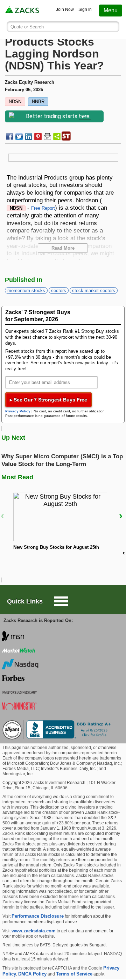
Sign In (85, 9)
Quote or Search (27, 26)
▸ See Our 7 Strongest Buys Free (48, 400)
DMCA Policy (32, 974)
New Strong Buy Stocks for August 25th (56, 547)
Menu (111, 10)
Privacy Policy (17, 411)
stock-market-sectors (93, 290)
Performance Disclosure (38, 916)
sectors (58, 290)
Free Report (43, 208)
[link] (23, 10)
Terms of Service (74, 974)
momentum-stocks (26, 290)
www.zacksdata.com (34, 930)
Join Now (65, 9)
